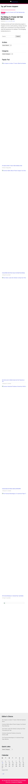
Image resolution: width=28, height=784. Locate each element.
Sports (3, 12)
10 (2, 763)
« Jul (3, 773)
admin (13, 21)
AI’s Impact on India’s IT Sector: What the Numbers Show (12, 165)
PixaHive (20, 782)
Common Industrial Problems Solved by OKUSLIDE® (11, 488)
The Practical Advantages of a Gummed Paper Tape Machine (12, 595)
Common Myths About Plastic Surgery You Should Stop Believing (13, 272)
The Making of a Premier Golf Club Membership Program (12, 18)
